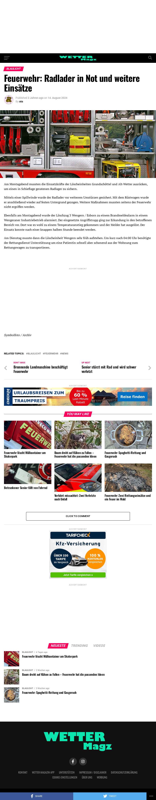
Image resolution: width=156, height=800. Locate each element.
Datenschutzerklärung (124, 772)
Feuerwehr (51, 354)
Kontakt (22, 772)
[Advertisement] (78, 26)
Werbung (102, 777)
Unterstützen (67, 772)
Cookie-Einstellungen (64, 777)
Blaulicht (34, 354)
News (65, 354)
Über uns (87, 777)
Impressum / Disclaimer (92, 772)
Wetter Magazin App (43, 772)
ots (21, 101)
